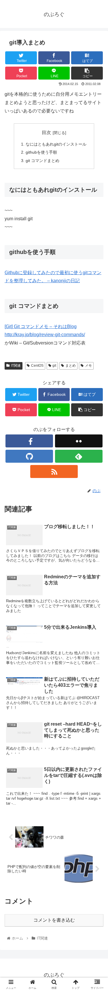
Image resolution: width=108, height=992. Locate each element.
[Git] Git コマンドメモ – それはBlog (41, 326)
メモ (88, 366)
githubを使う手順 (41, 152)
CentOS (37, 366)
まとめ (70, 366)
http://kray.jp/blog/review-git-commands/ (45, 334)
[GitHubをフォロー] (29, 456)
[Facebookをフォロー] (29, 440)
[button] (97, 665)
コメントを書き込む (54, 920)
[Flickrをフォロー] (79, 440)
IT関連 (16, 366)
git (54, 366)
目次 (46, 132)
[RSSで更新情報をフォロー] (54, 471)
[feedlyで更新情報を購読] (79, 456)
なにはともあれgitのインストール (56, 144)
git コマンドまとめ (42, 160)
